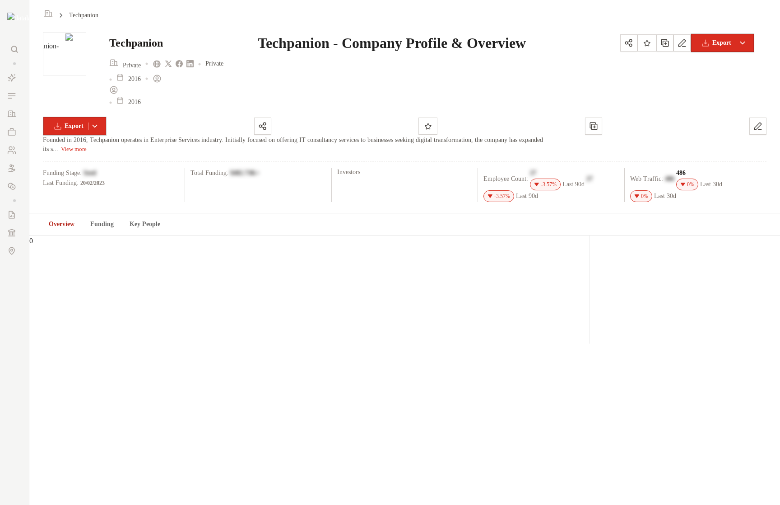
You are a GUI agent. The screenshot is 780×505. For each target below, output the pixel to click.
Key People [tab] (145, 224)
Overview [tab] (61, 224)
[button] (14, 63)
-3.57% (549, 184)
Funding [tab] (102, 224)
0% (690, 184)
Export (721, 42)
